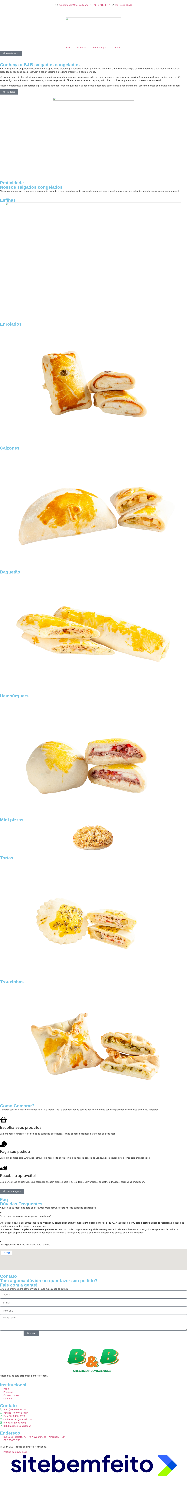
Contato (117, 47)
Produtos (81, 47)
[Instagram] (3, 10)
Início (68, 47)
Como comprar (99, 47)
